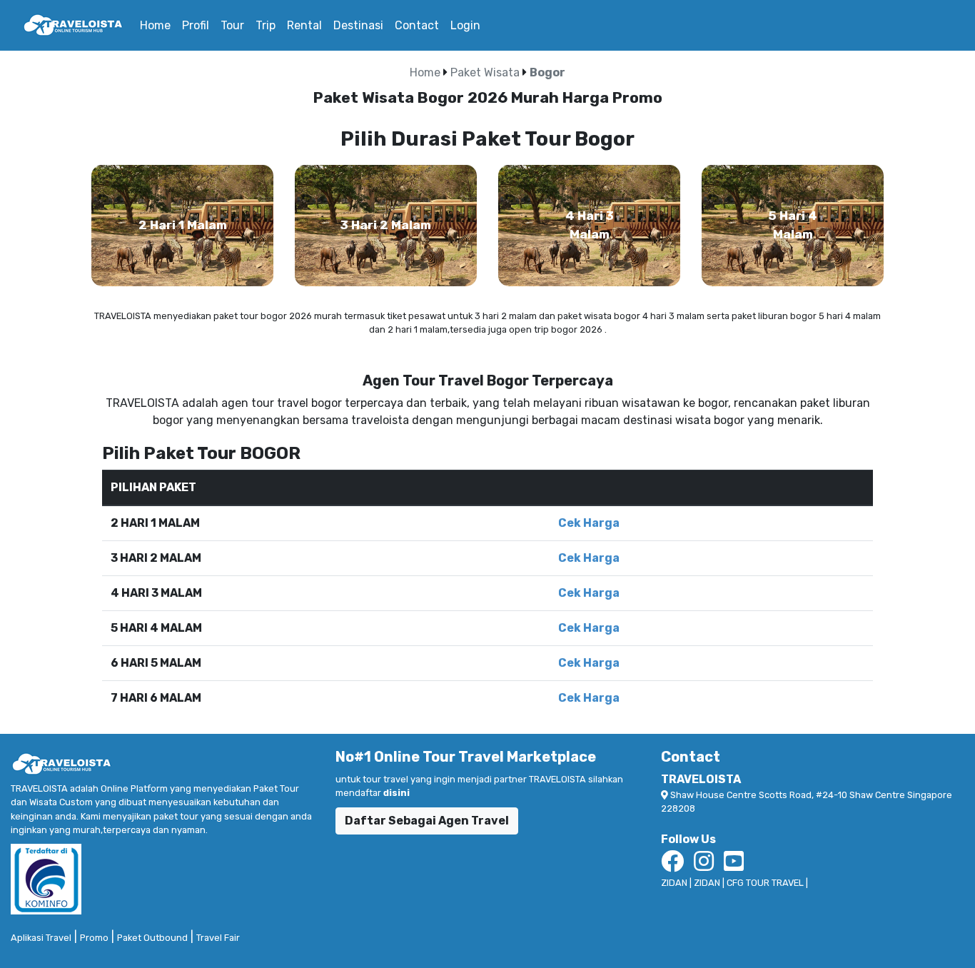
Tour (232, 25)
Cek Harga (589, 523)
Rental (304, 25)
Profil (195, 25)
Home (158, 25)
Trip (266, 25)
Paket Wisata (485, 72)
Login (465, 25)
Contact (417, 25)
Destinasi (358, 25)
